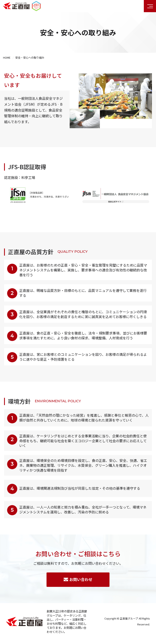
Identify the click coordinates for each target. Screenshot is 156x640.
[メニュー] (150, 6)
